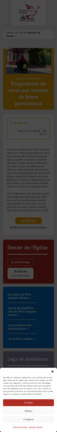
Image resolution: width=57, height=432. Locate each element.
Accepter (28, 402)
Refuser (28, 411)
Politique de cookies (20, 427)
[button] (52, 371)
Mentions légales (36, 427)
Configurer (28, 419)
